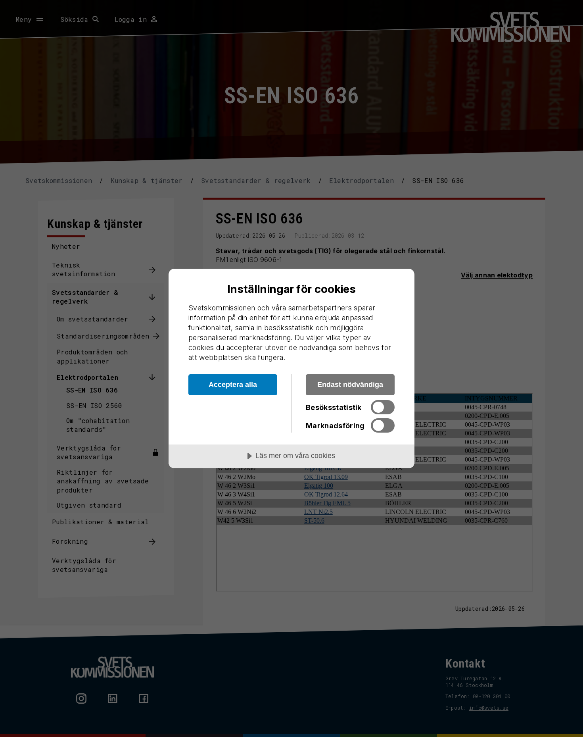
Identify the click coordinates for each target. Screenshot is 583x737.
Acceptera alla (233, 385)
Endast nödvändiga (350, 385)
